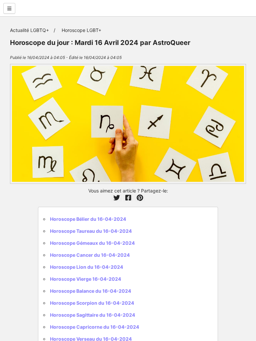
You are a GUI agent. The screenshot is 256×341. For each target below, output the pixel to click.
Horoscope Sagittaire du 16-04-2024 (92, 315)
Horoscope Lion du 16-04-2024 (86, 267)
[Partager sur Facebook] (128, 197)
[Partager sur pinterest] (140, 197)
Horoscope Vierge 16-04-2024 (85, 279)
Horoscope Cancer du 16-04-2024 (90, 255)
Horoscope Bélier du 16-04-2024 (88, 219)
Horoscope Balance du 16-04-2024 (90, 291)
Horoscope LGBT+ (81, 30)
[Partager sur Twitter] (116, 197)
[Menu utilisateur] (9, 8)
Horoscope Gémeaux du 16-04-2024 (92, 243)
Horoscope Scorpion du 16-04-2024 (92, 303)
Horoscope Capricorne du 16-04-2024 (94, 327)
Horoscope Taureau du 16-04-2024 (91, 231)
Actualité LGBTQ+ (29, 30)
